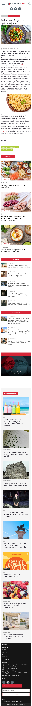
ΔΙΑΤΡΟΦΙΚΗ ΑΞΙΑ (13, 147)
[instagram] (15, 8)
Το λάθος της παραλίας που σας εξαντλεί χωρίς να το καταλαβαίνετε (19, 266)
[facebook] (11, 8)
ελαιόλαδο (4, 131)
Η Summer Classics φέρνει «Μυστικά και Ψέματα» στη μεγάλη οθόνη (18, 285)
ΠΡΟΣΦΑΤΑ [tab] (16, 259)
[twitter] (19, 8)
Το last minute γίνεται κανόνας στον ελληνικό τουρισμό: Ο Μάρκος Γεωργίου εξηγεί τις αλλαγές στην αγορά (19, 332)
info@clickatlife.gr (11, 671)
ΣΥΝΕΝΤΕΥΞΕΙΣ (16, 312)
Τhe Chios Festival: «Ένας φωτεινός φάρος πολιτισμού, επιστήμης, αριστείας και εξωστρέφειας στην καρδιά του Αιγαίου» (19, 321)
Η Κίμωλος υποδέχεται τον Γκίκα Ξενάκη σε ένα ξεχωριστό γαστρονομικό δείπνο (18, 275)
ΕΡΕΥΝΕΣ (4, 147)
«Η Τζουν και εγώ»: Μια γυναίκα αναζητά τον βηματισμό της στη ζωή (19, 303)
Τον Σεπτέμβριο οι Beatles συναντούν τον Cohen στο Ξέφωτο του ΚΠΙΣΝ (18, 295)
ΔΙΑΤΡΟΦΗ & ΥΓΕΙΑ (7, 149)
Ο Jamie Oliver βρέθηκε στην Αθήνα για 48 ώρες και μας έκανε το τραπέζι (19, 342)
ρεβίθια (21, 65)
